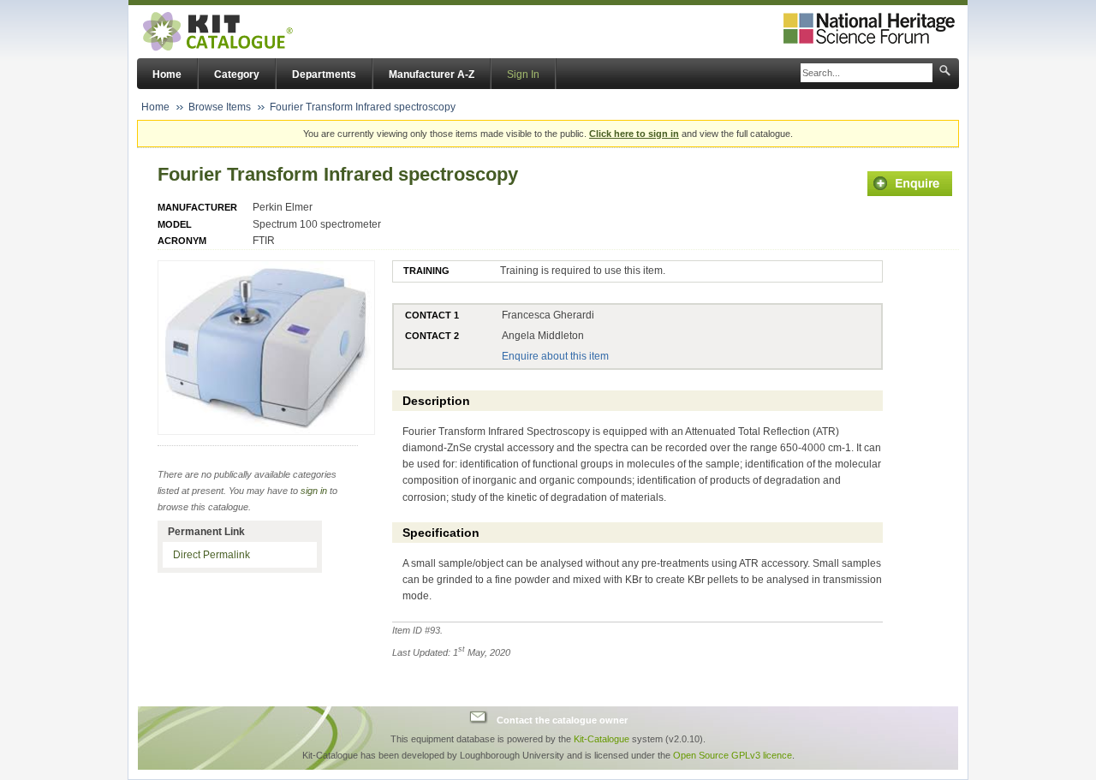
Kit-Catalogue (601, 739)
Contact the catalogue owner (562, 719)
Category (236, 74)
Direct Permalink (211, 555)
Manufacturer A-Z (431, 74)
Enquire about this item (555, 356)
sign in (314, 490)
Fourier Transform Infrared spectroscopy (363, 107)
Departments (324, 74)
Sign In (523, 74)
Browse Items (219, 107)
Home (167, 74)
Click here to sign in (634, 133)
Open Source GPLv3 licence (732, 755)
